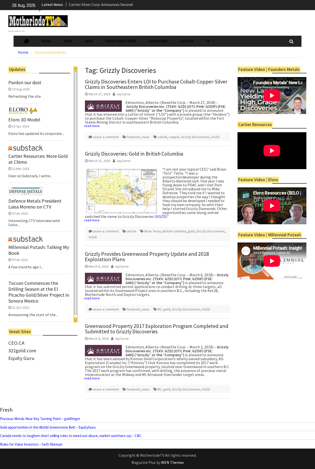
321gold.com (22, 350)
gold (89, 41)
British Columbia (174, 231)
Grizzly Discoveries (195, 137)
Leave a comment (106, 137)
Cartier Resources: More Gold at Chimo (38, 159)
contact (186, 41)
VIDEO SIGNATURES (120, 41)
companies (158, 41)
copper (174, 137)
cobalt (162, 137)
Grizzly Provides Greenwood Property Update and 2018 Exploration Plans (147, 256)
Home (46, 41)
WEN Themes (172, 462)
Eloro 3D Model (24, 120)
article (131, 231)
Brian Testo (152, 231)
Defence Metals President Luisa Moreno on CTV (35, 204)
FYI (208, 41)
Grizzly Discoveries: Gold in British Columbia (134, 153)
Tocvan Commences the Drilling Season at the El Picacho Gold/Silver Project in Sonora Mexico (38, 292)
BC (160, 309)
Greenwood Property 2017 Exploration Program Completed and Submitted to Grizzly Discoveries (156, 329)
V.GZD (215, 137)
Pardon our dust (24, 82)
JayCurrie (123, 94)
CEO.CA (16, 343)
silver (68, 41)
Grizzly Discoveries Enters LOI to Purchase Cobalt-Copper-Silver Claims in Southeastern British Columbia (156, 84)
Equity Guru (21, 358)
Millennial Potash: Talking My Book (38, 250)
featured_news (138, 137)
